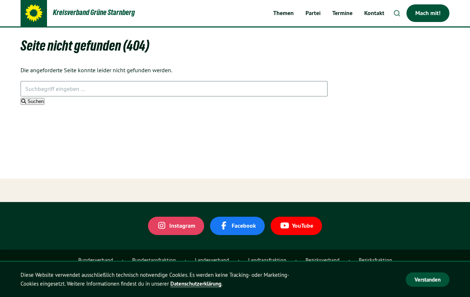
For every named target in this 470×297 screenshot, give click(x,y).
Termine (342, 13)
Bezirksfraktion (375, 260)
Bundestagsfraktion (154, 260)
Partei (313, 13)
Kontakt (374, 13)
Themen (283, 13)
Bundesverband (95, 260)
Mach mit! (428, 13)
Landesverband (212, 260)
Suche (397, 13)
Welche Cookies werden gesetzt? (353, 279)
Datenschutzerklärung (195, 283)
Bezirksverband (323, 260)
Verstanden (428, 279)
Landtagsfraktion (267, 260)
